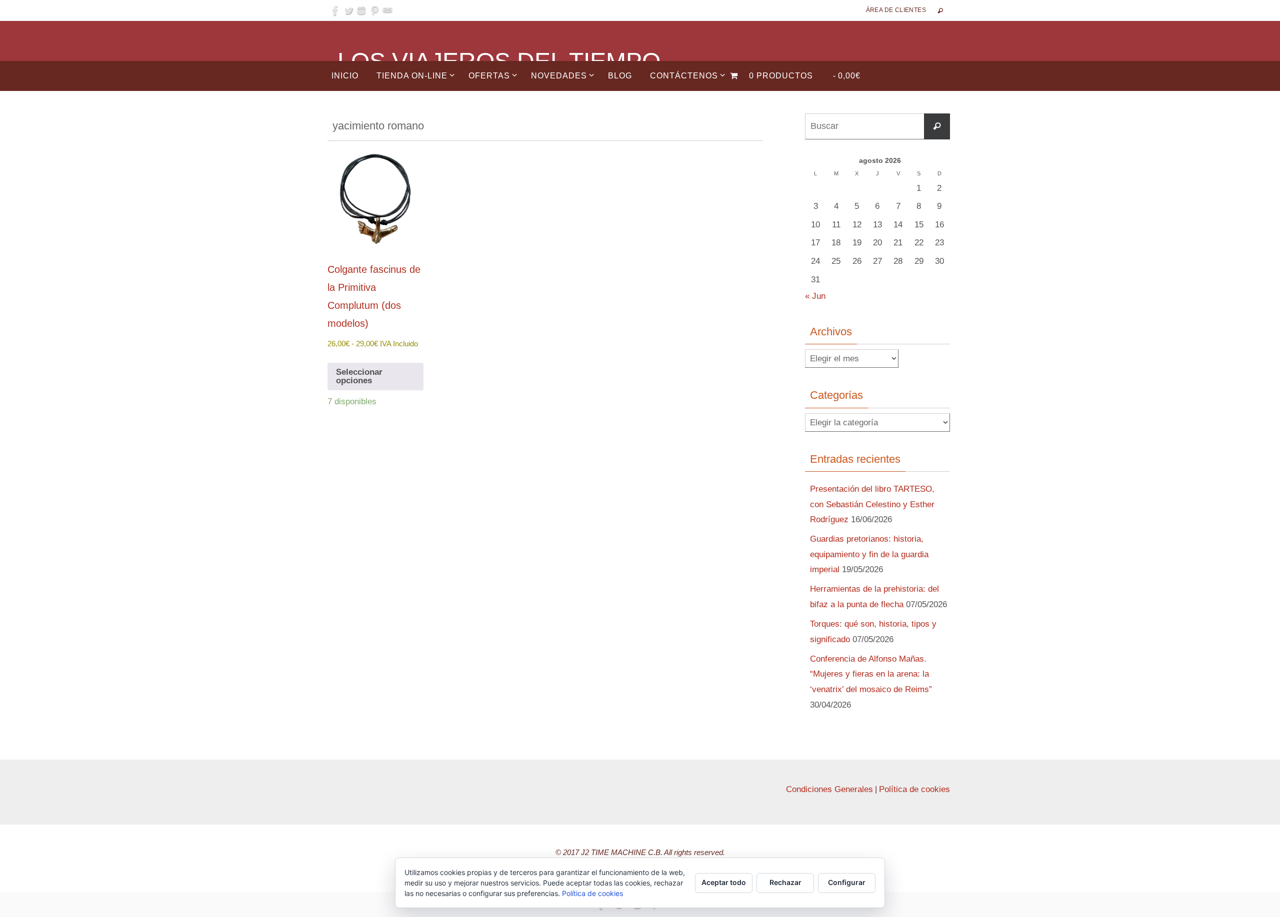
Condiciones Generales (829, 789)
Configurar (847, 882)
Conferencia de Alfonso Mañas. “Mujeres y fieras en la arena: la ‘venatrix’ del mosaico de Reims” (871, 674)
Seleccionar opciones (359, 376)
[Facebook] (336, 10)
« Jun (815, 296)
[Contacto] (388, 10)
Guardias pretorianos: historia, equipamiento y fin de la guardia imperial (869, 554)
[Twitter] (348, 10)
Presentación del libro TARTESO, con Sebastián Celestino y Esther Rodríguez (872, 504)
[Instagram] (362, 10)
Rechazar (786, 882)
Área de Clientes (896, 9)
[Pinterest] (374, 10)
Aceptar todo (724, 882)
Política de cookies (914, 789)
